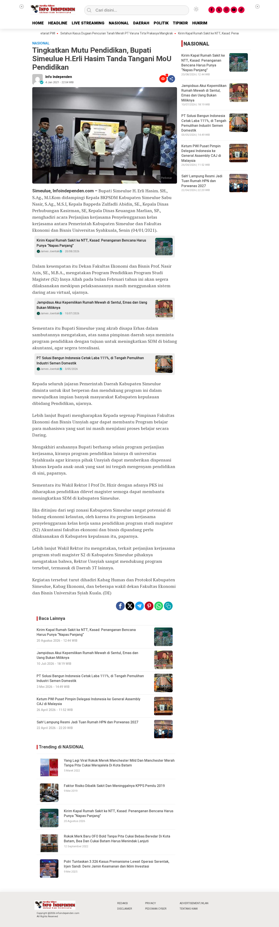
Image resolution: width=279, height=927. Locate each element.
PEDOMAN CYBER (156, 909)
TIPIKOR (180, 23)
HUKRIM (199, 23)
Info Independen (58, 77)
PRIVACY (150, 903)
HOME (38, 23)
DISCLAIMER (124, 909)
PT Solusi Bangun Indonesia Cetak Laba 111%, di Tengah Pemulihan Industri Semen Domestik (90, 360)
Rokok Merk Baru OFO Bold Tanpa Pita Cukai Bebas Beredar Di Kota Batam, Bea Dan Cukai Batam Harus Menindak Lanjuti (117, 839)
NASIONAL (119, 23)
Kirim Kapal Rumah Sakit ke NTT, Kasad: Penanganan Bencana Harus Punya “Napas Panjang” (91, 243)
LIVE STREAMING (88, 23)
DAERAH (141, 23)
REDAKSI (122, 903)
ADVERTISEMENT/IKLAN (194, 903)
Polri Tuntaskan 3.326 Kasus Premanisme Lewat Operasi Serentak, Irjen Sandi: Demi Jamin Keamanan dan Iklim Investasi (116, 864)
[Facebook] (211, 10)
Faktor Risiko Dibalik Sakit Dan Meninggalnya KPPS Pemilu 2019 (114, 785)
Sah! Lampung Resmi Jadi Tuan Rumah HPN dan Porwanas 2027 (201, 181)
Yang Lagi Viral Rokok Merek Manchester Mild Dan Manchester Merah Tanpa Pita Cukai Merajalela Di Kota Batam (119, 763)
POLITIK (161, 23)
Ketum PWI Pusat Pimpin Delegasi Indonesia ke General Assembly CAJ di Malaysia (201, 153)
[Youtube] (234, 10)
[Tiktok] (241, 10)
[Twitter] (219, 10)
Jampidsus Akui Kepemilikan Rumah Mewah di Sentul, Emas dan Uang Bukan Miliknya (92, 305)
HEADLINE (57, 23)
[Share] (171, 79)
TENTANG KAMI (189, 909)
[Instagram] (226, 10)
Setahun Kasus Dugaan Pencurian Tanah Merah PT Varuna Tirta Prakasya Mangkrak (99, 33)
